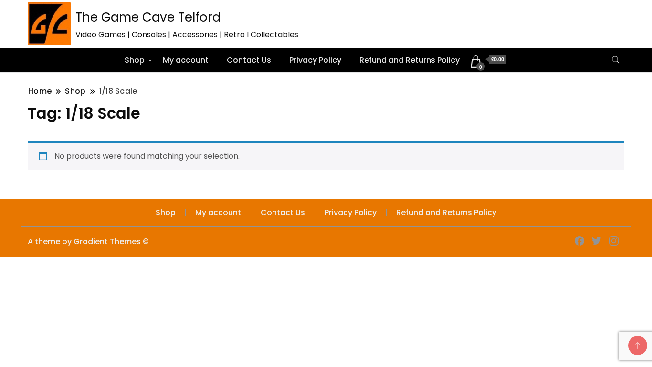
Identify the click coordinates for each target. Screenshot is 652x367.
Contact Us (249, 59)
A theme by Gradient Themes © (88, 241)
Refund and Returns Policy (409, 59)
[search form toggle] (615, 60)
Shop (135, 59)
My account (186, 59)
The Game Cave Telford (148, 17)
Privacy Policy (315, 59)
